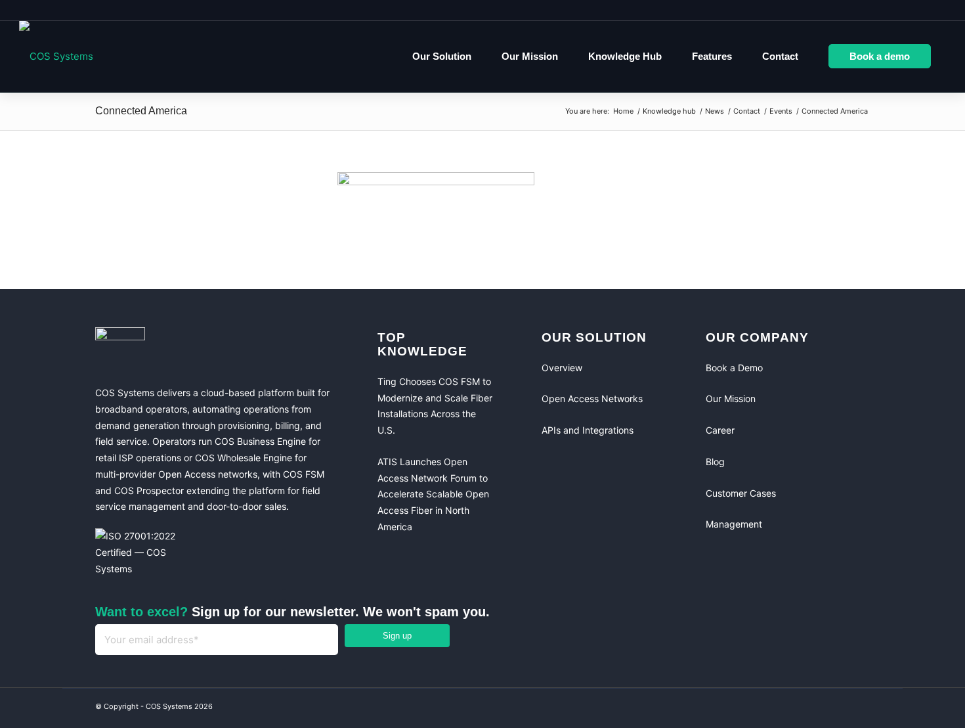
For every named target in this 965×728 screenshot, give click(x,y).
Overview (562, 367)
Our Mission (731, 398)
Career (720, 430)
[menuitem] (442, 56)
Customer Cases (741, 493)
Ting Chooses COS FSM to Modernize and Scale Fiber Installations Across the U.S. (434, 406)
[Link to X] (857, 708)
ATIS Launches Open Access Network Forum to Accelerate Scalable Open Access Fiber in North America (433, 494)
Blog (715, 461)
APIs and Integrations (587, 430)
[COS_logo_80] (56, 56)
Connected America (141, 110)
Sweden (919, 9)
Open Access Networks (592, 398)
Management (734, 524)
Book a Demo (734, 367)
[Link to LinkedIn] (830, 708)
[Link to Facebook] (804, 708)
